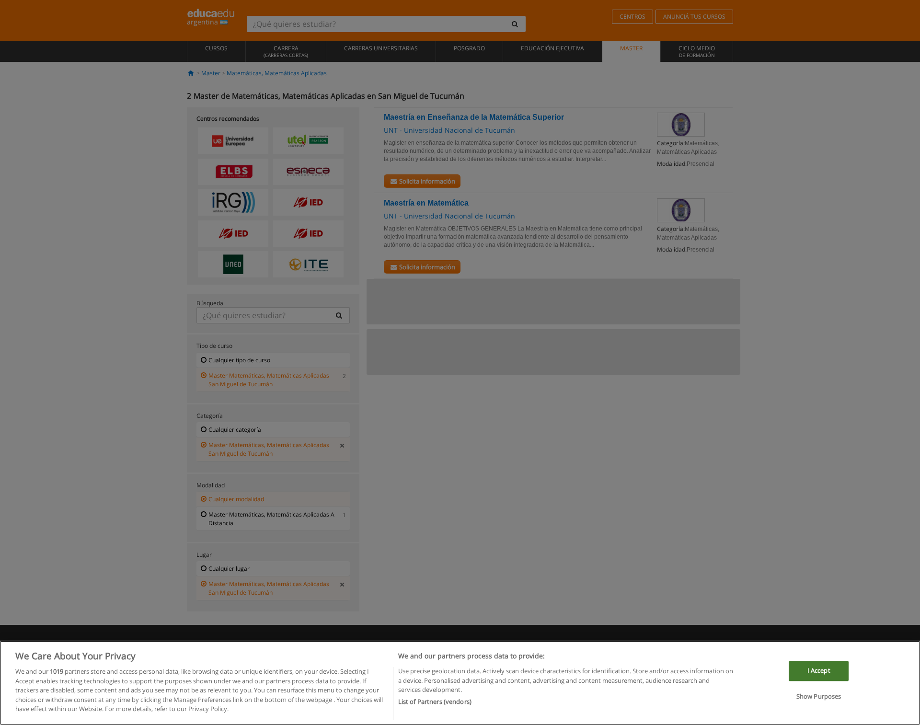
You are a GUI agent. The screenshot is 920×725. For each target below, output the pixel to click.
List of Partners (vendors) (435, 701)
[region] (460, 683)
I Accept (818, 671)
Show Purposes (818, 696)
